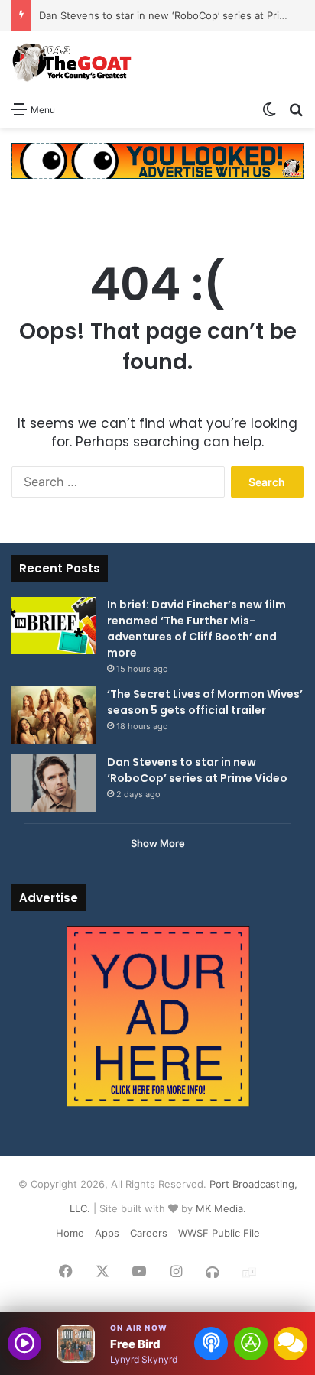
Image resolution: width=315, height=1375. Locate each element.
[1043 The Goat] (72, 62)
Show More (158, 843)
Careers (148, 1233)
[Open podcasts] (211, 1343)
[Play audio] (24, 1343)
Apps (107, 1233)
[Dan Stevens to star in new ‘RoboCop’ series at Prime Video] (53, 783)
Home (70, 1233)
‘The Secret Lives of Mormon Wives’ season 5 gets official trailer (205, 702)
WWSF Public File (219, 1233)
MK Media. (221, 1208)
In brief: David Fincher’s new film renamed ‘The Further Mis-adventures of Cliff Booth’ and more (196, 628)
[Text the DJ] (290, 1343)
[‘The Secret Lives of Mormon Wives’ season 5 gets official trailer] (53, 715)
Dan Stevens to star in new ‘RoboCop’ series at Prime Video (197, 770)
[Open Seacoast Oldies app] (251, 1343)
